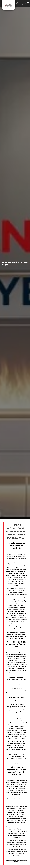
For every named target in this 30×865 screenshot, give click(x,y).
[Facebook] (17, 3)
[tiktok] (19, 3)
